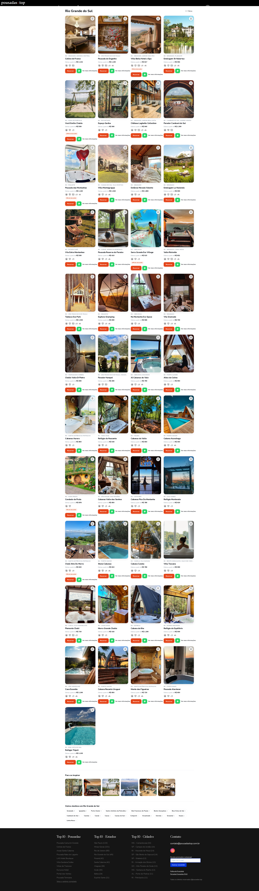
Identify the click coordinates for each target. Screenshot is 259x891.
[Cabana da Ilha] (146, 604)
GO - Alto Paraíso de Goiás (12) (145, 866)
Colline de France (73, 58)
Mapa (81, 7)
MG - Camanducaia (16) (141, 843)
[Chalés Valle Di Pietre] (80, 353)
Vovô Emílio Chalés (73, 123)
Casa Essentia (71, 689)
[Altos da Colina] (179, 353)
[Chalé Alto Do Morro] (80, 540)
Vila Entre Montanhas (74, 252)
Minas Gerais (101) (102, 847)
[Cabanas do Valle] (146, 414)
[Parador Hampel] (113, 353)
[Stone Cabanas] (113, 540)
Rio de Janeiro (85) (101, 851)
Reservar (70, 71)
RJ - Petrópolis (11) (140, 878)
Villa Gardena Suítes (65, 862)
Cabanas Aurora (72, 438)
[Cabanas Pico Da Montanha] (146, 475)
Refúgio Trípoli (72, 750)
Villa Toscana (170, 564)
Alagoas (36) (99, 866)
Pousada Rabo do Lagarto (67, 855)
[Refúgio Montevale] (179, 475)
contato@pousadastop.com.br (185, 843)
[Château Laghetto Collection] (146, 99)
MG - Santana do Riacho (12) (143, 870)
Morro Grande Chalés (107, 628)
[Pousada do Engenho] (113, 34)
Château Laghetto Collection (143, 123)
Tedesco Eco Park (73, 317)
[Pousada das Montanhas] (80, 164)
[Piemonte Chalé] (80, 604)
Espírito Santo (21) (101, 878)
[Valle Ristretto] (179, 228)
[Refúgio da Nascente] (113, 414)
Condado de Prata (73, 499)
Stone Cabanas (104, 564)
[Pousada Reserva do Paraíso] (113, 228)
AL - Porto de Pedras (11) (142, 874)
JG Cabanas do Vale (139, 377)
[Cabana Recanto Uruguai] (113, 665)
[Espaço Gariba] (113, 99)
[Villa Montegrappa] (113, 164)
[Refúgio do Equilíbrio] (179, 604)
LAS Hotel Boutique (65, 858)
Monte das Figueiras (140, 689)
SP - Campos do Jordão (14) (143, 847)
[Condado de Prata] (80, 475)
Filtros (190, 11)
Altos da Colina (170, 377)
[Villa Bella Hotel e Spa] (146, 34)
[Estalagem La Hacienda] (179, 164)
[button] (92, 19)
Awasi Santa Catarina (65, 851)
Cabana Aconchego (172, 438)
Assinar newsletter (178, 865)
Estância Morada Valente (142, 188)
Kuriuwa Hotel (63, 870)
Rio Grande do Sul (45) (103, 855)
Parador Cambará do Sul (175, 123)
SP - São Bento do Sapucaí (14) (145, 855)
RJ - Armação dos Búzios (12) (144, 862)
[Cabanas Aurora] (80, 414)
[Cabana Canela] (146, 540)
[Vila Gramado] (179, 293)
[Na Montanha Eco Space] (146, 293)
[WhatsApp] (79, 71)
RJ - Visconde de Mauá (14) (143, 851)
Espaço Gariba (104, 123)
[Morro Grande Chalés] (113, 604)
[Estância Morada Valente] (146, 164)
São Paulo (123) (101, 843)
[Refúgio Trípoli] (80, 726)
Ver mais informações (89, 71)
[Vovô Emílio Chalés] (80, 99)
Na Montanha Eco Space (141, 317)
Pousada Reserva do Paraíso (110, 252)
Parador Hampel (105, 377)
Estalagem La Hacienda (174, 188)
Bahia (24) (98, 874)
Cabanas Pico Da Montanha (143, 499)
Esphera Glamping (106, 317)
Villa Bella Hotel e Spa (141, 58)
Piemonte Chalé (72, 628)
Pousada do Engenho (107, 58)
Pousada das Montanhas (76, 188)
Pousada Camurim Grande (67, 843)
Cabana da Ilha (137, 628)
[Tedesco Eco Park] (80, 293)
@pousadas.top (196, 879)
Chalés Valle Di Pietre (75, 377)
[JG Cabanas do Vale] (146, 353)
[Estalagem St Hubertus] (179, 34)
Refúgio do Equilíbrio (173, 628)
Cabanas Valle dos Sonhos (110, 499)
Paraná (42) (99, 858)
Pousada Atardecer (172, 689)
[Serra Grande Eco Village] (146, 228)
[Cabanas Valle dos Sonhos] (113, 475)
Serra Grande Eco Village (142, 252)
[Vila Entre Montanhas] (80, 228)
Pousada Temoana (64, 878)
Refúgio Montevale (172, 499)
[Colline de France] (80, 34)
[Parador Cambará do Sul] (179, 99)
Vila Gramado (170, 317)
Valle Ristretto (170, 252)
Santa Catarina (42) (102, 862)
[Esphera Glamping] (113, 293)
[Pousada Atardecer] (179, 665)
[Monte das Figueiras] (146, 665)
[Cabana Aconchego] (179, 414)
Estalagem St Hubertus (174, 58)
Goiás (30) (98, 870)
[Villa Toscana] (179, 540)
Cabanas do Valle (139, 438)
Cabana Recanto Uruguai (109, 689)
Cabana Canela (137, 564)
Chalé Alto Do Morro (74, 564)
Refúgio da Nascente (107, 438)
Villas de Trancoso (64, 866)
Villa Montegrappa (106, 188)
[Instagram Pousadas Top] (172, 850)
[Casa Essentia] (80, 665)
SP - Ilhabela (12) (139, 858)
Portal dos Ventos (64, 874)
